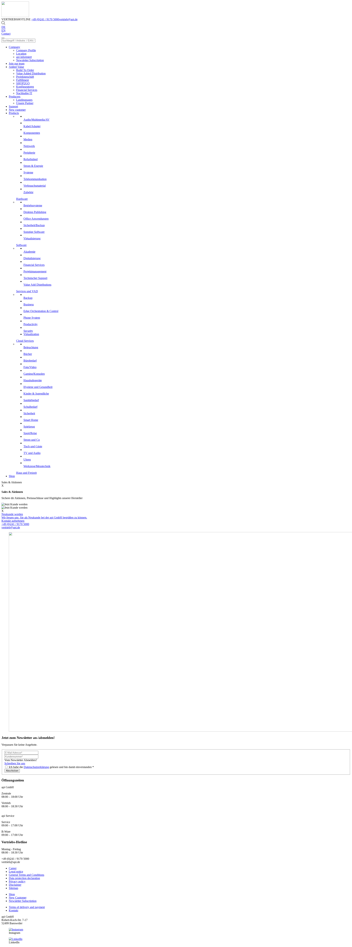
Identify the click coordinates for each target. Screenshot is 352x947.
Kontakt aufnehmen (12, 520)
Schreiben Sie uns (14, 763)
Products (14, 113)
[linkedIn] (15, 939)
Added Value (16, 66)
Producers (14, 96)
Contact (5, 33)
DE (3, 27)
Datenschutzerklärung (36, 767)
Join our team (16, 63)
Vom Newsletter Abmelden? (20, 760)
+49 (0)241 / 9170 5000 (45, 19)
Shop (12, 476)
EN (3, 30)
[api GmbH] (15, 16)
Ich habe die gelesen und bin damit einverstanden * (51, 767)
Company (14, 47)
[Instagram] (16, 929)
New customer (17, 109)
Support (13, 106)
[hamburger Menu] (2, 38)
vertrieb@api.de (68, 19)
